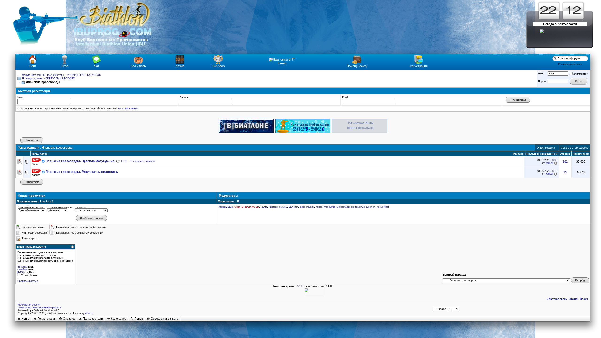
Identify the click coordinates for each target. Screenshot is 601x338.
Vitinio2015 (329, 206)
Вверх (584, 298)
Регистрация (419, 66)
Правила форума (27, 281)
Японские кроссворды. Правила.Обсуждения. (80, 161)
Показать (80, 207)
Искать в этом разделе (574, 147)
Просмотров (581, 153)
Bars (230, 206)
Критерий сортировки (30, 207)
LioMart (384, 206)
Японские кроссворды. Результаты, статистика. (82, 171)
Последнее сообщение (540, 153)
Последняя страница (142, 161)
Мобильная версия (29, 304)
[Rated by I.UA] (314, 294)
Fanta (264, 206)
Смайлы (22, 269)
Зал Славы (138, 66)
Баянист (293, 206)
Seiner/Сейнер (345, 206)
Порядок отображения (60, 207)
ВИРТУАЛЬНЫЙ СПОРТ (60, 78)
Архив (180, 66)
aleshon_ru (372, 206)
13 (565, 172)
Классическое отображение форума (39, 307)
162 (565, 161)
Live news (218, 66)
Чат (96, 66)
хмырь (283, 206)
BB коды (22, 266)
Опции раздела (546, 147)
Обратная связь (557, 298)
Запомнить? (580, 74)
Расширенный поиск (570, 64)
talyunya (360, 206)
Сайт (32, 66)
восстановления (128, 108)
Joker (319, 206)
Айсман (273, 206)
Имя (540, 73)
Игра (65, 66)
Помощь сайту (357, 66)
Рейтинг (518, 153)
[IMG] (20, 272)
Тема (34, 153)
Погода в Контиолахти (560, 24)
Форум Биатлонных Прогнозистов (42, 74)
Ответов (565, 153)
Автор (44, 153)
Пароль (542, 81)
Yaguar (36, 164)
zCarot (89, 313)
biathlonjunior (307, 206)
